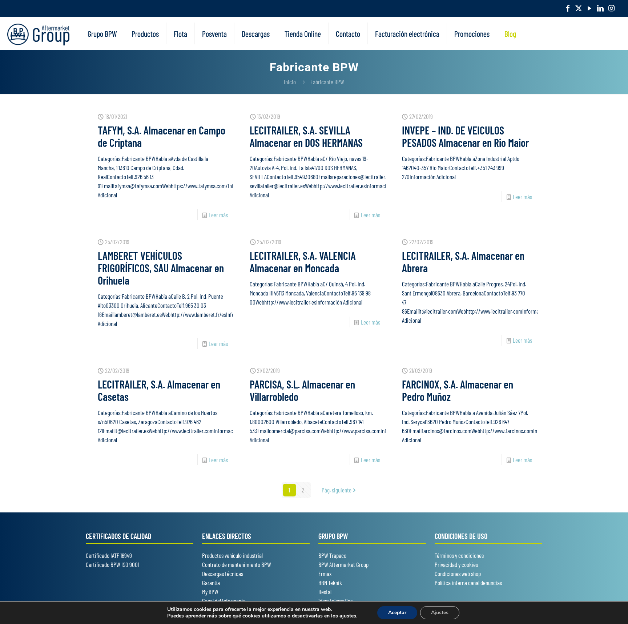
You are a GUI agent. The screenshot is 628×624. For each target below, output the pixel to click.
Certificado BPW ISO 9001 (112, 564)
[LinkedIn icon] (600, 8)
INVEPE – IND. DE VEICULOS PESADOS (465, 136)
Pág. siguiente (336, 490)
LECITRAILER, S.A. (463, 261)
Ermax (324, 573)
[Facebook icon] (567, 8)
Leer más (218, 214)
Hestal (324, 591)
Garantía (211, 582)
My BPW (210, 591)
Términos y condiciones (459, 555)
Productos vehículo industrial (232, 555)
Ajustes (439, 612)
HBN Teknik (330, 582)
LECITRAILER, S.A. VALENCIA (303, 261)
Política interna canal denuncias (468, 582)
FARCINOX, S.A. (457, 390)
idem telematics (335, 600)
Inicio (290, 81)
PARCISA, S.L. (302, 390)
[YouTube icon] (589, 8)
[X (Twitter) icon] (578, 8)
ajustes (347, 616)
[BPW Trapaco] (38, 33)
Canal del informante (224, 600)
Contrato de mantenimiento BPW (236, 564)
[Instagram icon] (611, 8)
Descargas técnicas (222, 573)
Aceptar (397, 612)
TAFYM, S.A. (161, 136)
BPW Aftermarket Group (343, 564)
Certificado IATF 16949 (109, 555)
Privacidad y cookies (456, 564)
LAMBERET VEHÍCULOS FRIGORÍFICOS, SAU (161, 268)
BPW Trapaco (332, 555)
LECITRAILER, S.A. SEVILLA (306, 136)
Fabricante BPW (327, 81)
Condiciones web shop (458, 573)
